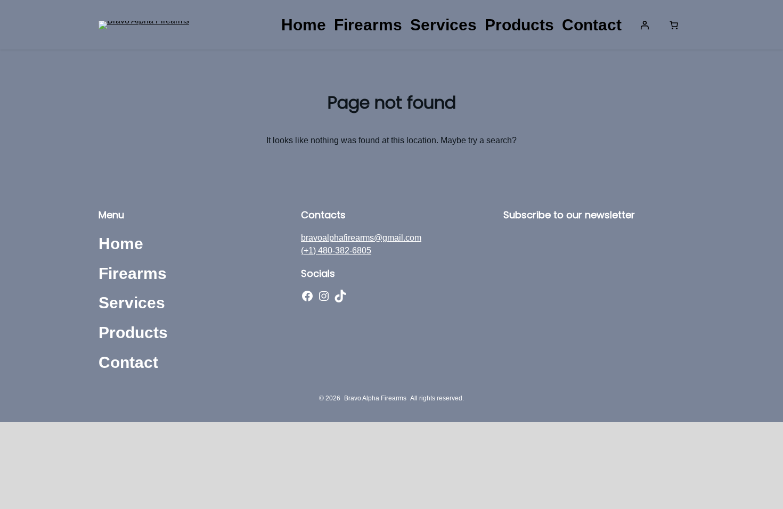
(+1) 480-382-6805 (336, 250)
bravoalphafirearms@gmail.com (361, 237)
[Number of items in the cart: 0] (673, 25)
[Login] (644, 25)
